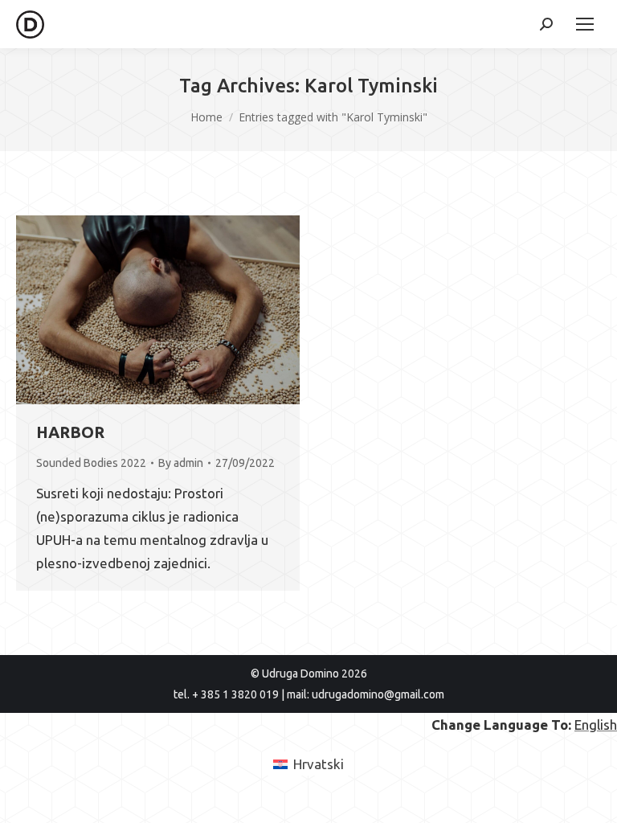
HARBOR (70, 432)
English (595, 724)
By (180, 463)
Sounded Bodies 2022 (91, 463)
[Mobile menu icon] (585, 24)
